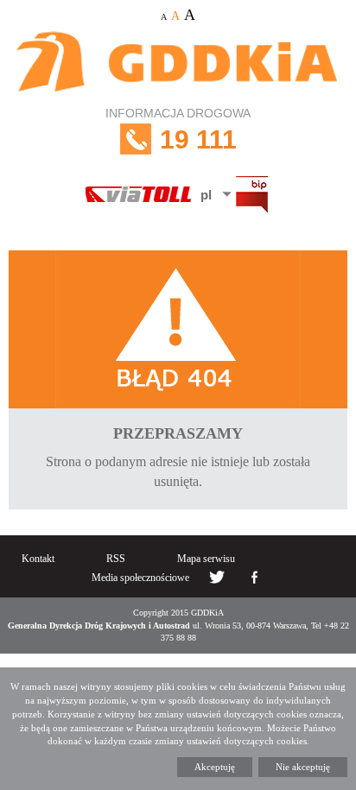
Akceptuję (214, 767)
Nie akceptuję (303, 767)
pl (206, 194)
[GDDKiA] (178, 63)
